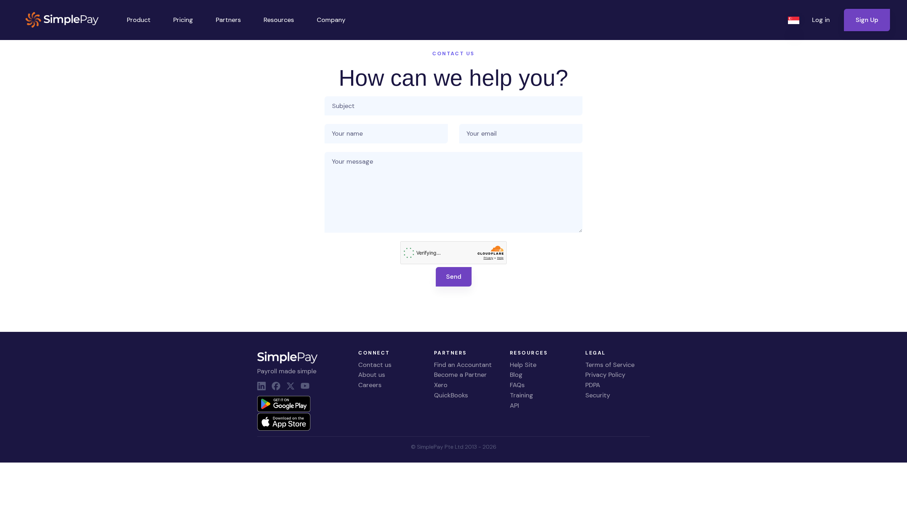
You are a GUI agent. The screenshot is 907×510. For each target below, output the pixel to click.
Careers (370, 385)
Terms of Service (610, 365)
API (514, 405)
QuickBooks (451, 395)
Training (521, 395)
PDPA (592, 385)
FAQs (517, 385)
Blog (516, 374)
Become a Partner (460, 374)
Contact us (374, 365)
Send (453, 276)
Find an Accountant (463, 365)
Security (597, 395)
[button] (794, 20)
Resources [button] (279, 20)
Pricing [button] (183, 20)
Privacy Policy (605, 374)
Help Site (523, 365)
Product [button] (139, 20)
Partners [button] (228, 20)
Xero (440, 385)
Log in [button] (821, 20)
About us (371, 374)
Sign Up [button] (867, 20)
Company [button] (331, 20)
